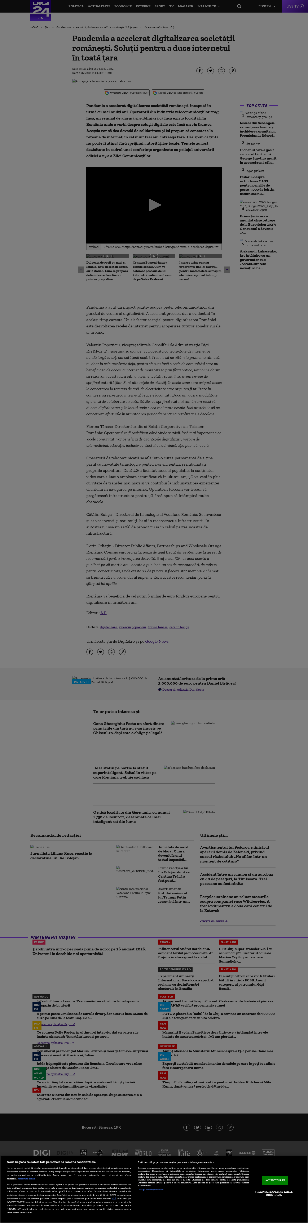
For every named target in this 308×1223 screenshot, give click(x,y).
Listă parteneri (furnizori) (151, 1189)
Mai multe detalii (26, 1178)
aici (114, 1198)
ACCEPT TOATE (275, 1180)
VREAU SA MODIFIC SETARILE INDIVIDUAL (274, 1193)
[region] (154, 1189)
